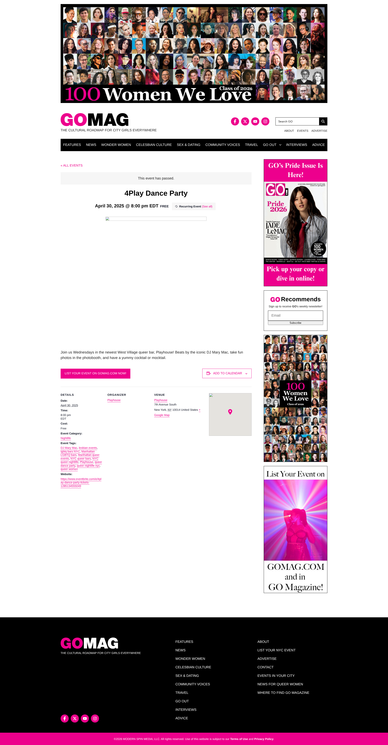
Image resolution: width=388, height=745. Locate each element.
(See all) (207, 206)
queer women (69, 469)
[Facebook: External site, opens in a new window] (235, 121)
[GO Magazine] (127, 119)
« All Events (72, 165)
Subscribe (295, 322)
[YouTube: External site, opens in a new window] (255, 121)
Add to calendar (227, 373)
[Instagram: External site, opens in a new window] (265, 121)
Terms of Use (239, 739)
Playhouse (86, 462)
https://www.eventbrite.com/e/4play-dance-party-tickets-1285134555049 (81, 482)
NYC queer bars (81, 458)
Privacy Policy (263, 739)
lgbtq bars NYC (70, 451)
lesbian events (88, 447)
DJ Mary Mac (69, 447)
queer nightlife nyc (88, 465)
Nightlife (66, 438)
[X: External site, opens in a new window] (245, 121)
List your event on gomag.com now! (95, 373)
